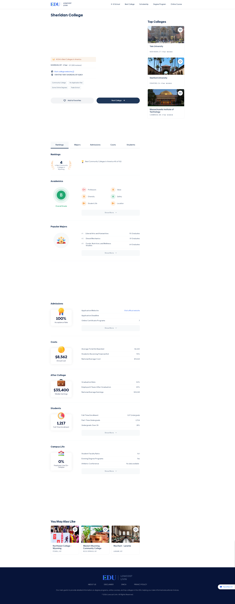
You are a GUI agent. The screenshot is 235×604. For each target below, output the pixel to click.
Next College (117, 100)
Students (131, 145)
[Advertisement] (95, 37)
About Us (92, 584)
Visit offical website (132, 311)
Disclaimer (108, 584)
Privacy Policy (140, 584)
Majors (77, 145)
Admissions (95, 145)
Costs (113, 145)
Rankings (60, 145)
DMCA (123, 584)
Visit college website (63, 72)
